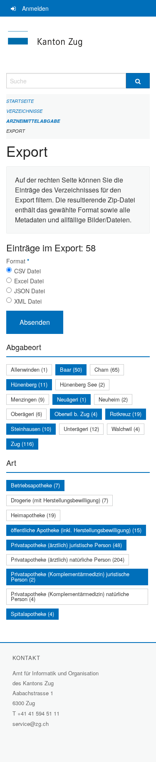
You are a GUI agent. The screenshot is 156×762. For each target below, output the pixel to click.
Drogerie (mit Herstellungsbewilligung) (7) (59, 500)
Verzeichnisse (24, 111)
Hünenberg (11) (29, 384)
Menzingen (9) (28, 399)
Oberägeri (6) (26, 414)
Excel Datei (29, 281)
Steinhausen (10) (31, 429)
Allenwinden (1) (29, 369)
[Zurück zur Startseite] (78, 45)
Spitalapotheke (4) (32, 614)
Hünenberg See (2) (82, 384)
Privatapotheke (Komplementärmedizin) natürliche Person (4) (70, 596)
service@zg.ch (30, 724)
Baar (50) (71, 369)
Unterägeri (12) (81, 429)
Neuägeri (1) (71, 399)
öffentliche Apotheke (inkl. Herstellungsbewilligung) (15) (76, 530)
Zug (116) (22, 444)
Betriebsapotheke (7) (35, 485)
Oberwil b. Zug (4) (75, 414)
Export (15, 131)
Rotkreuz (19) (125, 414)
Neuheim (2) (113, 399)
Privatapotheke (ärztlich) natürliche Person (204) (67, 559)
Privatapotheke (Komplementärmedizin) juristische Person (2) (70, 576)
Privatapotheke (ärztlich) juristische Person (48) (66, 545)
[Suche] (138, 80)
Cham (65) (106, 369)
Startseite (20, 101)
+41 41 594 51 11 (38, 713)
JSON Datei (29, 291)
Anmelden (35, 8)
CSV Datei (27, 271)
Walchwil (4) (125, 429)
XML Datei (28, 301)
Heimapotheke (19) (33, 515)
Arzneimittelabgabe (33, 121)
